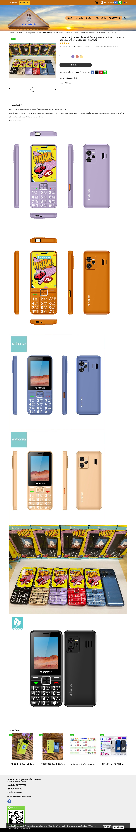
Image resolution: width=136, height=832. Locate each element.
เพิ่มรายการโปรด (67, 72)
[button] (125, 18)
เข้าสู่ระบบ (13, 3)
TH (126, 2)
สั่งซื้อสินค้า (76, 65)
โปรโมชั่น (79, 18)
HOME (69, 18)
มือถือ (75, 78)
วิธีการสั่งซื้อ (101, 18)
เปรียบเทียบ (82, 72)
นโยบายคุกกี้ (26, 828)
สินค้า (88, 18)
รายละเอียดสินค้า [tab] (16, 105)
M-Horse (67, 83)
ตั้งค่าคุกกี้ (107, 827)
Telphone (69, 78)
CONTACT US (114, 18)
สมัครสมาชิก (24, 3)
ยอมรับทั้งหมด (118, 827)
